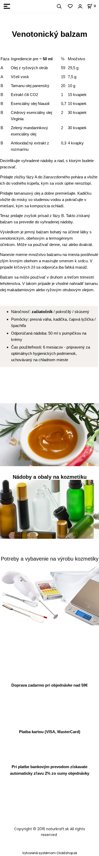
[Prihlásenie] (80, 6)
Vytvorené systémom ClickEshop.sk (49, 853)
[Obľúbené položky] (70, 6)
